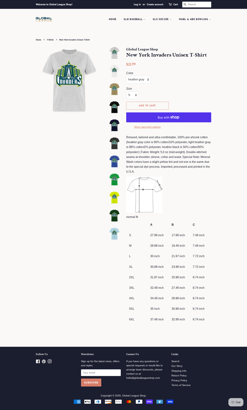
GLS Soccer (161, 19)
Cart (175, 4)
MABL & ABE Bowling (194, 19)
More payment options (147, 126)
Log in (137, 4)
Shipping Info (178, 371)
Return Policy (179, 375)
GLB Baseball (133, 19)
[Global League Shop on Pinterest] (44, 362)
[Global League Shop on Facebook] (38, 362)
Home (112, 19)
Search (175, 361)
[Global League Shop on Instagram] (50, 362)
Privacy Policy (179, 380)
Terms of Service (181, 385)
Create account (155, 4)
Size (129, 88)
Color (129, 73)
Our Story (176, 366)
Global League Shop (134, 395)
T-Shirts (50, 39)
